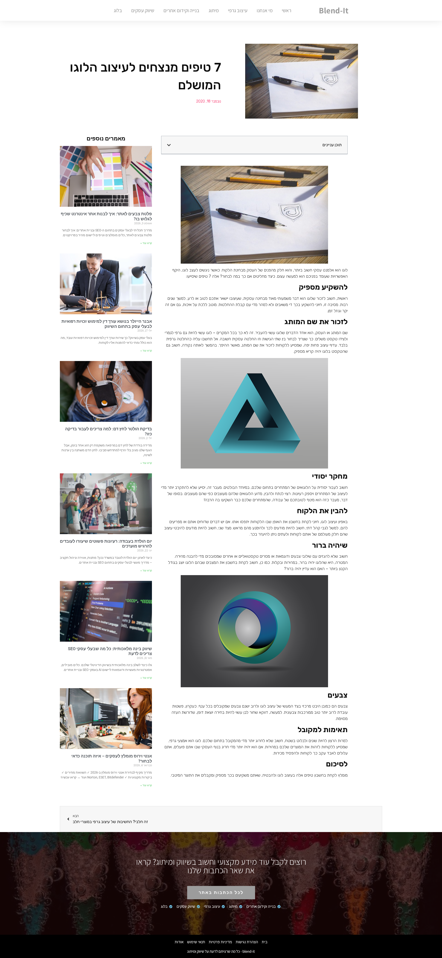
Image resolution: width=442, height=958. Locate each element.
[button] (169, 145)
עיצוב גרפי (237, 10)
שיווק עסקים (142, 10)
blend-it (334, 10)
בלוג (118, 10)
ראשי (286, 10)
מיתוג (214, 10)
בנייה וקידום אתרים (181, 10)
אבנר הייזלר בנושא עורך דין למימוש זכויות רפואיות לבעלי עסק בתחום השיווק (106, 324)
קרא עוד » (146, 243)
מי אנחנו (265, 10)
